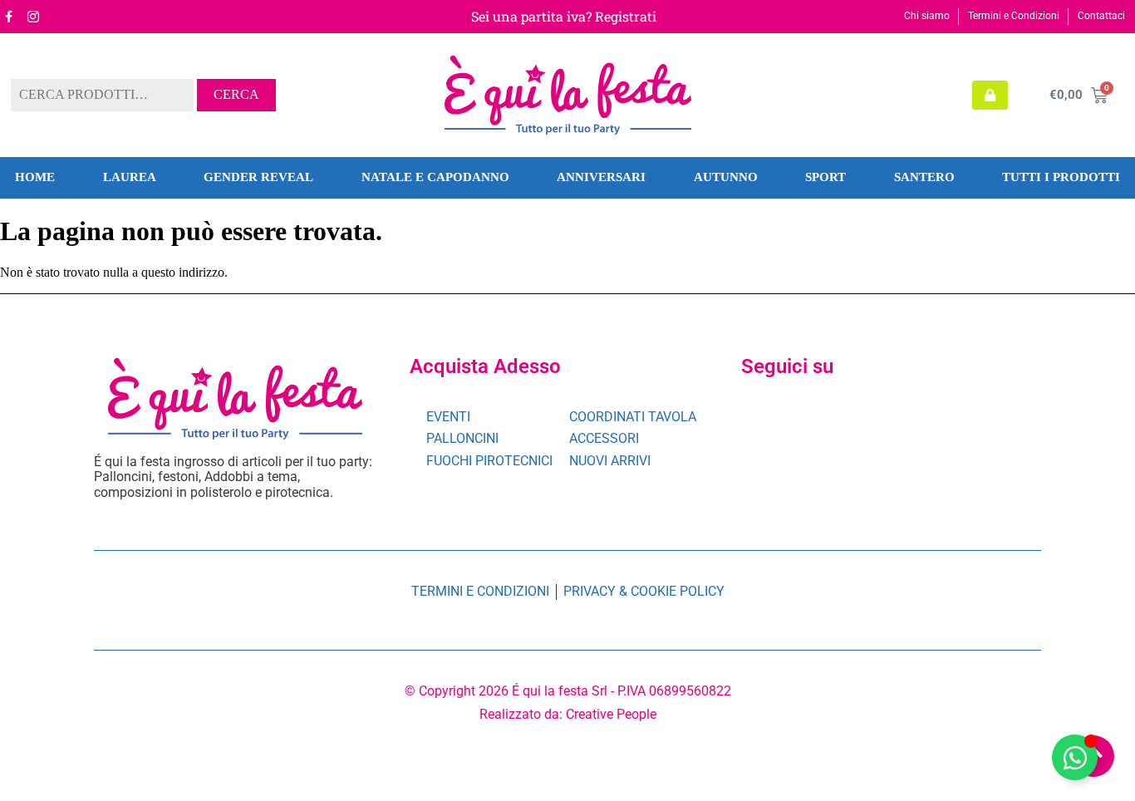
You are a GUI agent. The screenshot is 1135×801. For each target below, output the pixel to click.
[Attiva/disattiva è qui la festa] (1075, 757)
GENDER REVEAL (258, 177)
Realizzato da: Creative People (567, 714)
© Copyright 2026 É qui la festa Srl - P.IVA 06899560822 (568, 691)
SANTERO (924, 177)
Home (35, 177)
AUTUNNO (726, 177)
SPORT (825, 177)
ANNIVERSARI (601, 177)
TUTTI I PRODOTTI (1061, 177)
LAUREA (129, 177)
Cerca (236, 94)
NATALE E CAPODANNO (435, 177)
